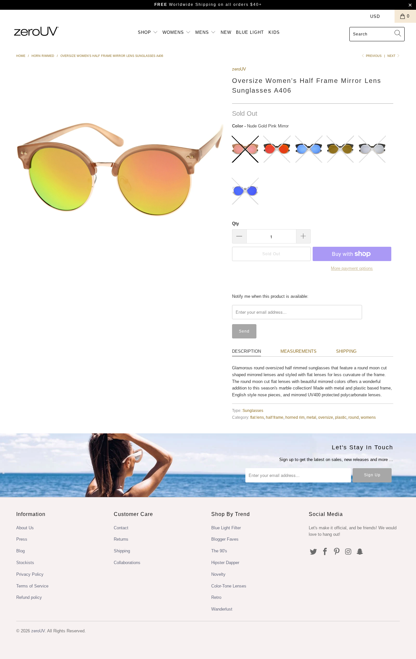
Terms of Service (32, 586)
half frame (274, 417)
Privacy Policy (30, 574)
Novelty (218, 574)
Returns (121, 539)
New (226, 32)
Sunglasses (252, 410)
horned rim (295, 417)
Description (246, 351)
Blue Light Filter (226, 527)
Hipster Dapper (225, 562)
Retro (216, 597)
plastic (340, 417)
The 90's (219, 550)
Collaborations (127, 562)
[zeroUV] (36, 31)
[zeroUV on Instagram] (348, 552)
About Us (25, 527)
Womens (174, 32)
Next (391, 56)
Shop (145, 32)
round (353, 417)
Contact (121, 527)
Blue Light (250, 32)
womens (368, 417)
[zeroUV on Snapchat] (360, 552)
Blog (20, 550)
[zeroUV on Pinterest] (337, 552)
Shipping (346, 351)
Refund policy (29, 597)
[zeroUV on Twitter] (313, 552)
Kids (274, 32)
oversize (325, 417)
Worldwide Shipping (185, 4)
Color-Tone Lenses (228, 586)
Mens (203, 32)
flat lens (257, 417)
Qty (235, 223)
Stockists (25, 562)
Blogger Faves (225, 539)
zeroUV (239, 69)
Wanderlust (221, 609)
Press (21, 539)
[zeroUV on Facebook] (325, 552)
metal (311, 417)
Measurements (298, 351)
